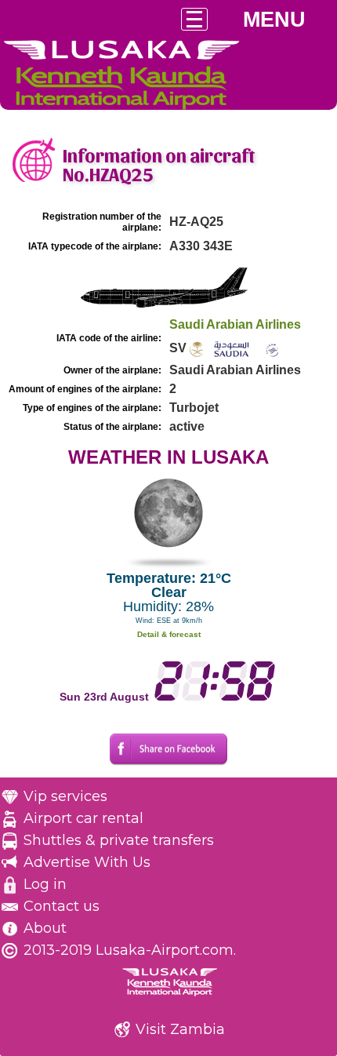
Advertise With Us (87, 862)
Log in (45, 884)
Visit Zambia (180, 1029)
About (45, 928)
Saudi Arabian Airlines (235, 324)
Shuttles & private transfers (119, 840)
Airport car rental (83, 818)
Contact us (62, 906)
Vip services (65, 796)
